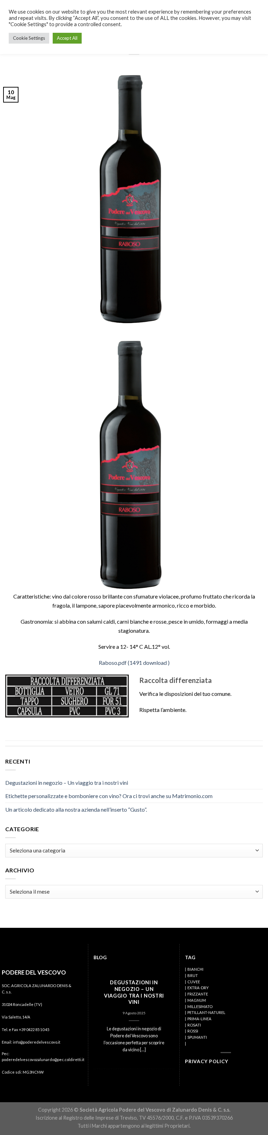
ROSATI (194, 1025)
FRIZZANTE (197, 994)
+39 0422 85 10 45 (34, 1029)
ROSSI (192, 1031)
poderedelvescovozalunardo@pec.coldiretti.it (43, 1060)
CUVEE (193, 981)
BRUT (192, 975)
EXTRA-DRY (198, 988)
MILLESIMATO (200, 1006)
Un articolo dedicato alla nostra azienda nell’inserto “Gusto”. (76, 809)
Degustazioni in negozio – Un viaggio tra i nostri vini (66, 782)
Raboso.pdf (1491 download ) (134, 662)
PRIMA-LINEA (199, 1018)
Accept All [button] (67, 38)
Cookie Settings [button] (29, 38)
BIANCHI (195, 969)
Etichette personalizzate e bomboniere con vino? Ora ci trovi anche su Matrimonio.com (109, 795)
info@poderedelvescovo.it (36, 1042)
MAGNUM (196, 1000)
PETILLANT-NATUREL (206, 1012)
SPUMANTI (197, 1037)
